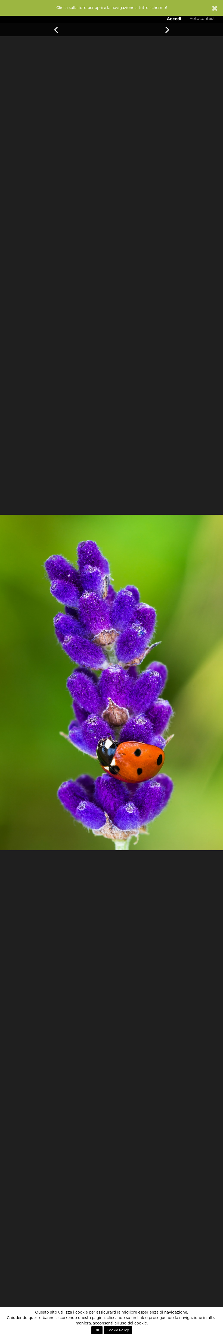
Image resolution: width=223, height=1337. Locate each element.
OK (97, 1330)
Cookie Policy (118, 1330)
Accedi (174, 18)
